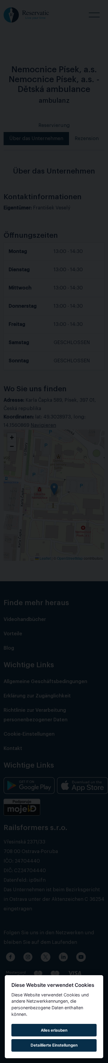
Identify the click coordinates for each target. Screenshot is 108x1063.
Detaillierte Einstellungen (54, 1045)
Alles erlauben (54, 1030)
